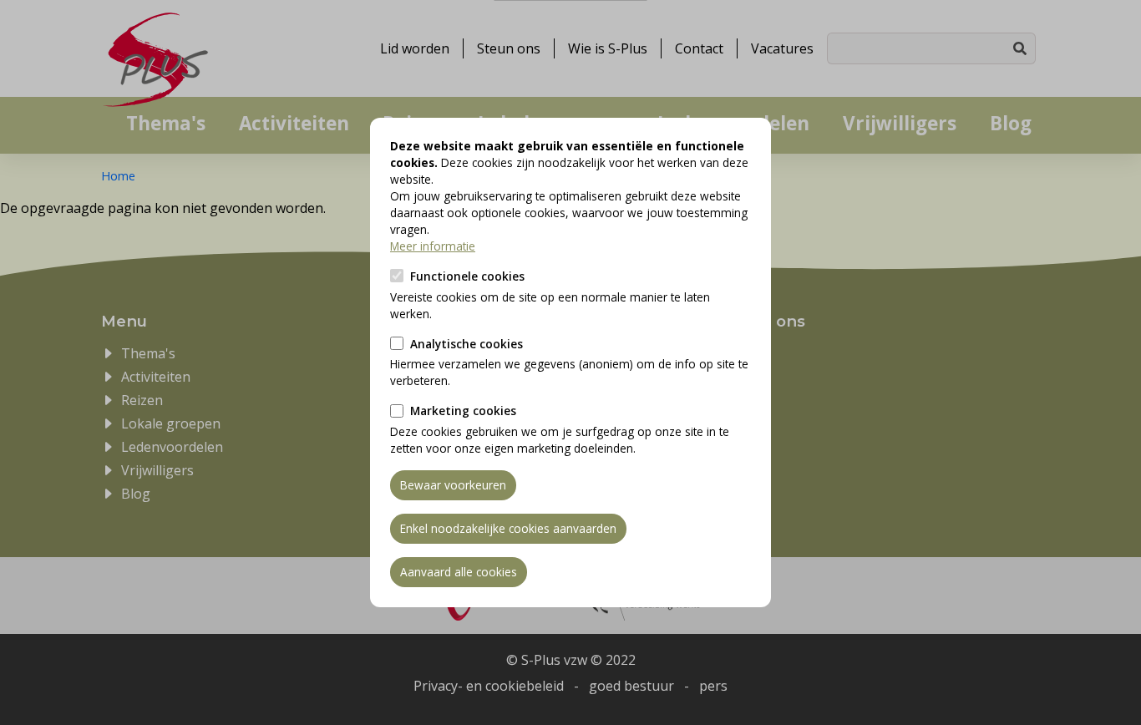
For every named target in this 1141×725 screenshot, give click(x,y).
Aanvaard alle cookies (458, 572)
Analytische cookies (466, 344)
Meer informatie (432, 246)
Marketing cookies (463, 410)
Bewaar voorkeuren (453, 485)
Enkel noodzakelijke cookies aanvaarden (508, 528)
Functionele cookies (467, 276)
